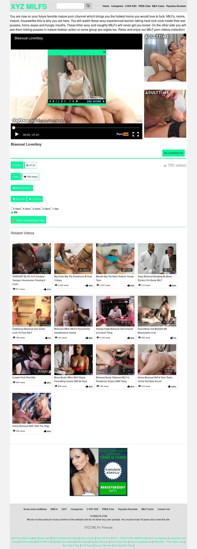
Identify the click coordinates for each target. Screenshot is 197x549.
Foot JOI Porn (104, 538)
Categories (117, 6)
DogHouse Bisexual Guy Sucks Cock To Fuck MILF (28, 331)
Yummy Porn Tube (123, 545)
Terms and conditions (35, 509)
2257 (64, 509)
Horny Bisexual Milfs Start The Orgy (30, 426)
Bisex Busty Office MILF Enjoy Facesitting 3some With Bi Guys (70, 379)
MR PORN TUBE (45, 541)
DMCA (54, 509)
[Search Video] (88, 6)
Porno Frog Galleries (140, 541)
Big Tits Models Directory (65, 538)
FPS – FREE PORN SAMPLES (129, 538)
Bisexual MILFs (23, 188)
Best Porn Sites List (21, 538)
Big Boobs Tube (41, 538)
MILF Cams (158, 6)
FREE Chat (144, 6)
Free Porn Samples (157, 538)
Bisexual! (20, 199)
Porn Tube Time (119, 541)
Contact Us (164, 509)
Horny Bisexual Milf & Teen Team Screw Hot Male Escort (155, 379)
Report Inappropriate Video (30, 220)
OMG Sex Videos (65, 541)
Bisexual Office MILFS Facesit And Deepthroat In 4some (72, 331)
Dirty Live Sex (87, 538)
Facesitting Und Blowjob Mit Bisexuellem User (152, 331)
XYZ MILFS (29, 6)
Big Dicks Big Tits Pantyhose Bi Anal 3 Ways (73, 278)
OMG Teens (82, 541)
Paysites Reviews (176, 6)
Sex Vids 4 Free (71, 545)
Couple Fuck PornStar (23, 377)
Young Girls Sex (103, 545)
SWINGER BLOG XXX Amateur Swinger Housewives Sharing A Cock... (28, 280)
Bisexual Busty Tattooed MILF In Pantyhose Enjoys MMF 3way (112, 379)
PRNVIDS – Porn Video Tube (168, 541)
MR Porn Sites (26, 541)
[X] (104, 51)
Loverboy (36, 199)
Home (106, 6)
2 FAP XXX (131, 6)
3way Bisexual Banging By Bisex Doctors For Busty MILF (155, 278)
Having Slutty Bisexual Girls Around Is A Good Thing (114, 331)
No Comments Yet (173, 153)
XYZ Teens (87, 545)
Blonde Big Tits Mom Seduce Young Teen (115, 278)
